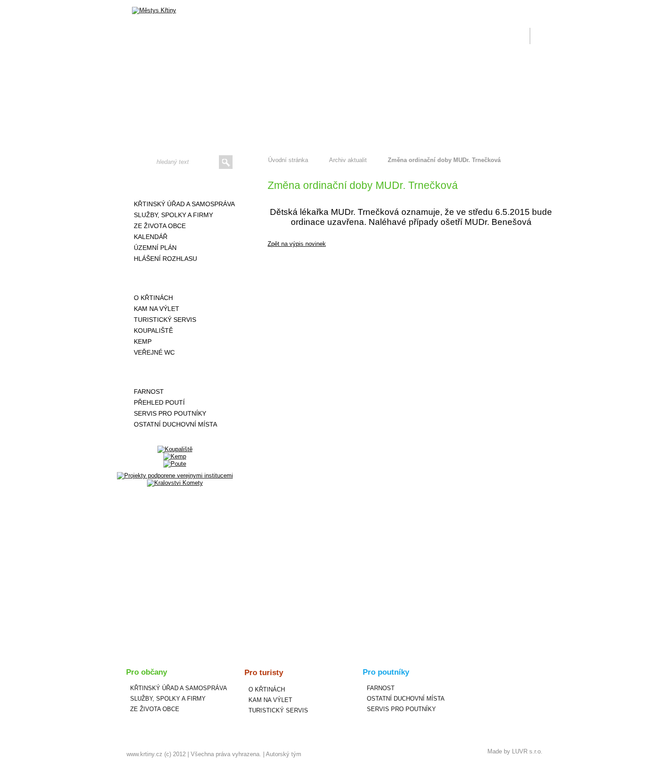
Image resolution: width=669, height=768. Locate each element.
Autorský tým (283, 754)
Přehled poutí (159, 402)
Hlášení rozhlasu (165, 258)
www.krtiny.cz (144, 754)
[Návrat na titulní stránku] (154, 10)
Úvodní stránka (288, 160)
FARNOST (149, 391)
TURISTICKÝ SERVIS (165, 319)
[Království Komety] (175, 482)
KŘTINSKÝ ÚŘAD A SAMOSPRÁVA (184, 204)
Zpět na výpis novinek (297, 243)
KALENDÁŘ (150, 236)
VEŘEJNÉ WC (154, 352)
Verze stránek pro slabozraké (482, 5)
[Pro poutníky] (175, 372)
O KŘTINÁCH (153, 297)
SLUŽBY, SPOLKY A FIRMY (173, 215)
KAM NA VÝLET (156, 308)
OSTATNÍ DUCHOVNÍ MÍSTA (175, 424)
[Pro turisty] (175, 278)
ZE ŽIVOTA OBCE (160, 225)
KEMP (143, 341)
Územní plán (155, 247)
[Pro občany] (175, 184)
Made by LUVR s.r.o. (514, 751)
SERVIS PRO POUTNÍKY (170, 413)
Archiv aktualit (348, 160)
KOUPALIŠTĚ (153, 330)
